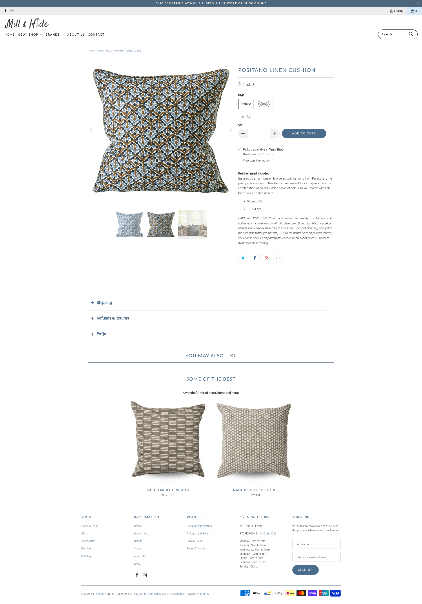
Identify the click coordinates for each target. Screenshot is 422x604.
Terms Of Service (196, 548)
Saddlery (86, 556)
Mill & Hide (97, 593)
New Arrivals (141, 533)
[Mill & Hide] (26, 23)
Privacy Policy (195, 541)
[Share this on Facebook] (255, 258)
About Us (139, 556)
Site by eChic (138, 593)
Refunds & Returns (113, 318)
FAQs (101, 333)
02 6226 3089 (268, 533)
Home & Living (89, 526)
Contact (138, 548)
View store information (256, 160)
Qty (240, 124)
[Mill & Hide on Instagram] (12, 11)
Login (398, 11)
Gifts (84, 533)
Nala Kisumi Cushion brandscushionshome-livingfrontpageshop (254, 442)
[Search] (411, 34)
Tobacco (264, 103)
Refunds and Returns (199, 533)
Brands (138, 541)
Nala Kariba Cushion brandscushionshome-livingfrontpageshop (168, 442)
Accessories (88, 541)
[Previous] (91, 130)
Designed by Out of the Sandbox (166, 593)
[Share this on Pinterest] (266, 258)
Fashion (86, 548)
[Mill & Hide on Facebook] (5, 11)
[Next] (230, 130)
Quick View (168, 451)
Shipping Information (199, 526)
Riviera (246, 103)
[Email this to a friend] (278, 258)
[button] (36, 34)
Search (138, 526)
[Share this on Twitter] (243, 258)
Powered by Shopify (197, 593)
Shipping (104, 302)
